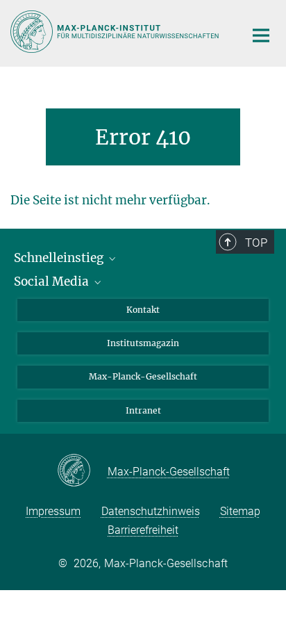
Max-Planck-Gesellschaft (143, 376)
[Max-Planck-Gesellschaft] (82, 471)
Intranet (143, 410)
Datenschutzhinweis (150, 511)
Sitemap (240, 511)
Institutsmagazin (143, 343)
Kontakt (143, 309)
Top (256, 243)
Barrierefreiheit (143, 530)
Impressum (53, 511)
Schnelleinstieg (60, 258)
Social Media (53, 281)
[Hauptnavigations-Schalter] (261, 35)
